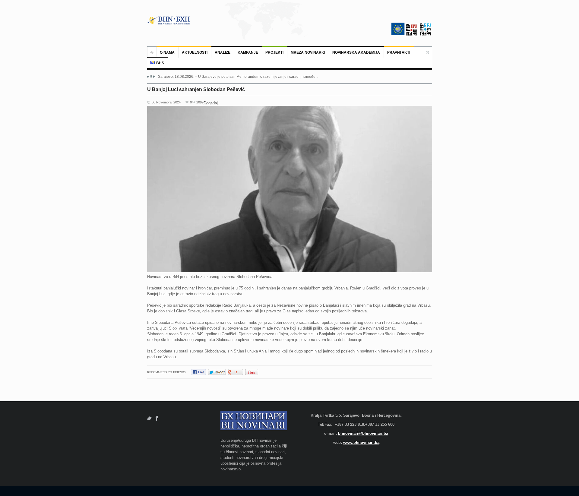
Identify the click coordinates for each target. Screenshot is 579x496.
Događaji (211, 103)
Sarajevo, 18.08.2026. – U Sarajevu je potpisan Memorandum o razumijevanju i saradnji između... (238, 76)
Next (154, 76)
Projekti (274, 52)
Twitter (149, 418)
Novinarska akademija (356, 52)
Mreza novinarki (308, 52)
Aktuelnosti (194, 52)
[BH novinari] (169, 20)
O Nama (167, 52)
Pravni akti (398, 52)
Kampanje (248, 52)
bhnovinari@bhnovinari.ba (363, 433)
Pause (151, 76)
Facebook (157, 418)
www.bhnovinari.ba (361, 442)
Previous (148, 76)
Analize (222, 52)
